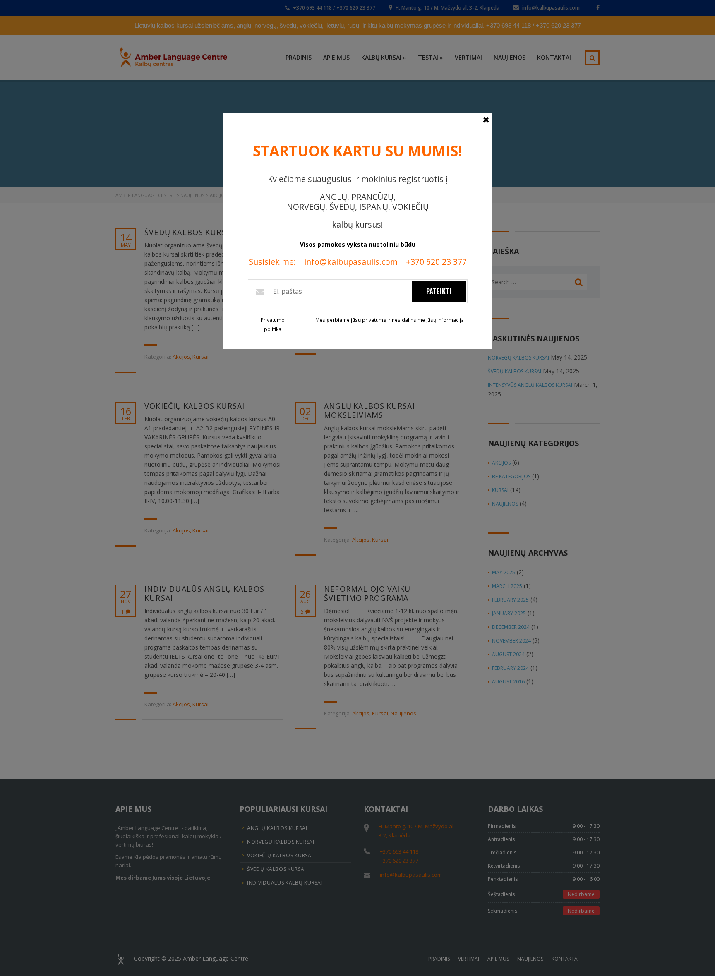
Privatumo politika (273, 325)
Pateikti (438, 291)
